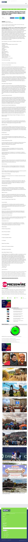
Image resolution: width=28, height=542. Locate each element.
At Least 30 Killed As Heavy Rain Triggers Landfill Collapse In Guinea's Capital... (14, 446)
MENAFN (3, 21)
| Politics (20, 9)
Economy (24, 9)
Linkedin (7, 536)
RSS (6, 537)
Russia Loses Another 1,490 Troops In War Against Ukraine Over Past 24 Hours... (13, 493)
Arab (10, 9)
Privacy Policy (4, 519)
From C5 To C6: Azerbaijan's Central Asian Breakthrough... (13, 412)
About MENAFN (5, 522)
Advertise (4, 521)
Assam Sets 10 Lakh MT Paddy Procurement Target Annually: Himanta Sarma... (14, 382)
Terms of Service (5, 518)
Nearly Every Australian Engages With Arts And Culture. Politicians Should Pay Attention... (13, 430)
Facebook (7, 532)
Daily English (5, 525)
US (4, 9)
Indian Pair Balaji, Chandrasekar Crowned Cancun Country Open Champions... (13, 462)
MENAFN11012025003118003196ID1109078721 (10, 278)
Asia (13, 9)
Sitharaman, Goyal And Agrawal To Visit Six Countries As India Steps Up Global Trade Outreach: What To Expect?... (14, 367)
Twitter (7, 533)
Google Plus (7, 534)
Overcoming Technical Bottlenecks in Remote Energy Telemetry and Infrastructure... (11, 339)
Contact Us (4, 520)
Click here (7, 514)
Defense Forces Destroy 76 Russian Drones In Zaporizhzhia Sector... (13, 397)
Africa (16, 9)
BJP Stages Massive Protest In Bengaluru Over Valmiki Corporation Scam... (13, 477)
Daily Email (7, 535)
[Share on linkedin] (23, 18)
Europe (7, 9)
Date (3, 17)
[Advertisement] (14, 6)
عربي (12, 0)
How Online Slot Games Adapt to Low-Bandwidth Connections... (9, 338)
